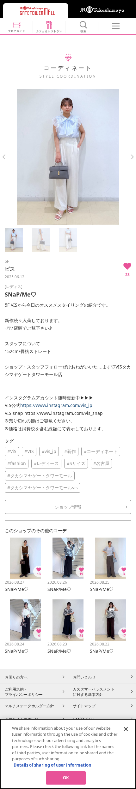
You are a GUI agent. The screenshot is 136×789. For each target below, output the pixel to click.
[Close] (126, 729)
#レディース (46, 463)
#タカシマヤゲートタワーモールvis (42, 488)
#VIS (29, 451)
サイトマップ (84, 705)
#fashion (16, 463)
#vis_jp (49, 451)
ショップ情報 (68, 507)
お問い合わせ (84, 677)
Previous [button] (4, 157)
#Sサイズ (76, 463)
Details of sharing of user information (52, 765)
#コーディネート (101, 451)
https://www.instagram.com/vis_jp (56, 405)
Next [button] (132, 157)
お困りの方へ (16, 677)
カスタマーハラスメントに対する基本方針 (93, 691)
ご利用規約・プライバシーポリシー (24, 691)
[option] (68, 157)
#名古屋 (101, 463)
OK (66, 777)
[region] (68, 754)
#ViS (11, 451)
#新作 (70, 451)
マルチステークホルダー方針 (29, 705)
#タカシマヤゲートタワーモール (39, 476)
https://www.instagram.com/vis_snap (63, 413)
